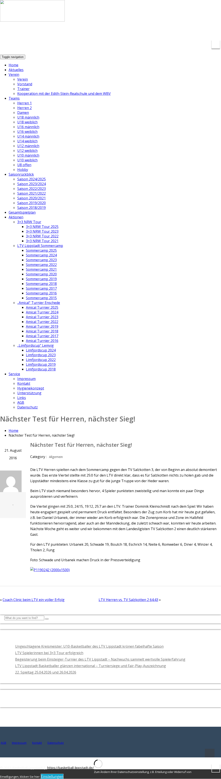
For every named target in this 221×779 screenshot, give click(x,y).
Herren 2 (24, 107)
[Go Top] (210, 753)
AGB (20, 402)
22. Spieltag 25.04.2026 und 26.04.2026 (45, 672)
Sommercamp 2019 (41, 279)
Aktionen (16, 217)
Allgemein (56, 457)
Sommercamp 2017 (41, 288)
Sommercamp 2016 (41, 293)
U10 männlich (28, 155)
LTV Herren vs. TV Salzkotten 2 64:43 (128, 599)
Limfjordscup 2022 (41, 359)
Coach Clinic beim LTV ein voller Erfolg (34, 599)
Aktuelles (16, 69)
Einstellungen (52, 776)
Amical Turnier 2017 (42, 336)
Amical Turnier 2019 (42, 326)
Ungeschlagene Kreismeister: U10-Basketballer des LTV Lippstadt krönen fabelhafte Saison (89, 646)
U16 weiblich (27, 131)
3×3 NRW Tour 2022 (42, 236)
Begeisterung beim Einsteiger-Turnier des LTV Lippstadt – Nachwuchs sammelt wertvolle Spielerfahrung (100, 659)
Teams (14, 98)
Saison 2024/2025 (31, 179)
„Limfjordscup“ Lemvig (35, 345)
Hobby (22, 169)
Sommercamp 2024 (41, 255)
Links (21, 397)
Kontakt (23, 383)
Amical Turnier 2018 (42, 331)
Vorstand (24, 84)
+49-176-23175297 (202, 32)
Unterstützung (29, 393)
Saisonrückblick (21, 174)
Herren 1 (24, 103)
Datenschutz (27, 407)
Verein (14, 74)
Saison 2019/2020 (31, 202)
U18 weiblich (27, 122)
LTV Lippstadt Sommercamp (40, 245)
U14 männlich (28, 136)
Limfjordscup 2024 (41, 350)
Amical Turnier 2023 (42, 317)
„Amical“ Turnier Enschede (38, 302)
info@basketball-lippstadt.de (154, 32)
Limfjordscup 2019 (41, 364)
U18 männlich (28, 117)
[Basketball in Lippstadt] (32, 17)
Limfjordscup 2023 (41, 355)
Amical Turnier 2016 (42, 340)
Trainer (23, 88)
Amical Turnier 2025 (42, 307)
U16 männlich (28, 126)
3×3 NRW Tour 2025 (42, 226)
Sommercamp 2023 (41, 260)
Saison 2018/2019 (31, 207)
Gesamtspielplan (22, 212)
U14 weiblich (27, 141)
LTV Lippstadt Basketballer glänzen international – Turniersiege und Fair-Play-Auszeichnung (90, 666)
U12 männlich (28, 145)
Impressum (26, 378)
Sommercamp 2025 (41, 250)
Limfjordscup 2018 (41, 369)
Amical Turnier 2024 (42, 312)
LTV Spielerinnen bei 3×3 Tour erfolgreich (49, 653)
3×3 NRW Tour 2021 (42, 240)
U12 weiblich (27, 150)
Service (14, 374)
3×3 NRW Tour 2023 (42, 231)
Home (13, 65)
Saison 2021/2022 (31, 193)
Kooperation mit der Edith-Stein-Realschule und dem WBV (64, 93)
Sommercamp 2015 (41, 298)
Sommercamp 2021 (41, 269)
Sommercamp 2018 (41, 283)
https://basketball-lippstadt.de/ (70, 767)
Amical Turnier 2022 (42, 321)
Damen (23, 112)
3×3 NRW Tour (29, 221)
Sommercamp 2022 (41, 264)
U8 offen (24, 164)
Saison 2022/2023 (31, 188)
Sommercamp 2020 (41, 274)
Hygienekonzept (30, 388)
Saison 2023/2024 (31, 183)
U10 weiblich (27, 160)
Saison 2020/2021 (31, 198)
